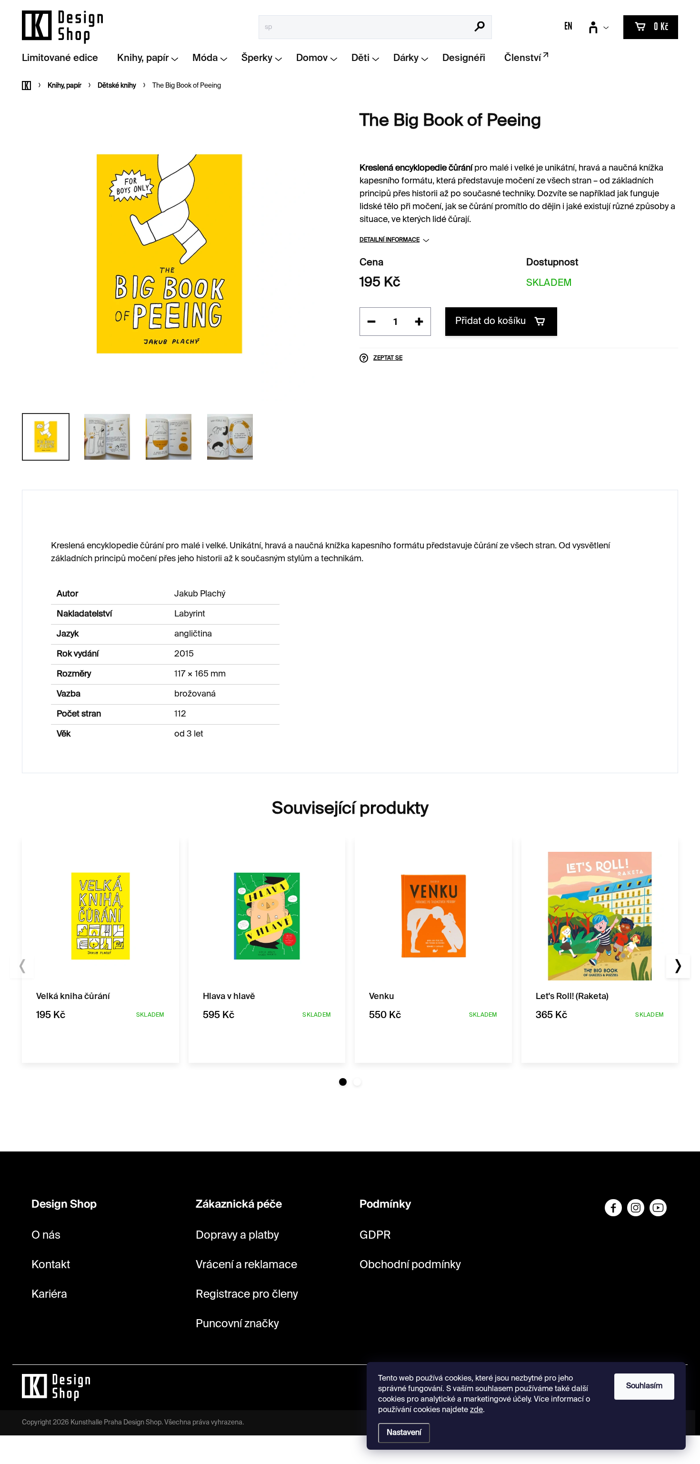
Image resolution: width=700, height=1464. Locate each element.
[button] (343, 1081)
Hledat (479, 27)
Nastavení (404, 1433)
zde (476, 1410)
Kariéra (49, 1294)
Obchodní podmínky (410, 1265)
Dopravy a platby (237, 1235)
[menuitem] (63, 59)
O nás (45, 1235)
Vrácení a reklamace (246, 1265)
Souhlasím (644, 1386)
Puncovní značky (237, 1324)
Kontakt (50, 1265)
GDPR (375, 1235)
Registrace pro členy (247, 1294)
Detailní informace (390, 240)
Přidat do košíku (490, 321)
